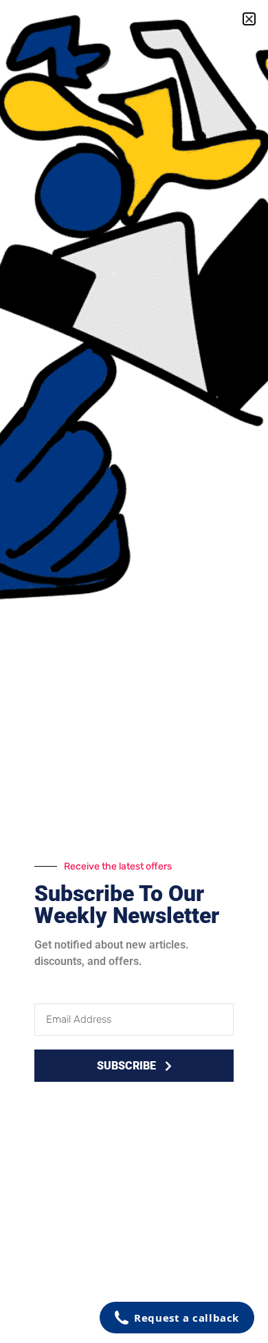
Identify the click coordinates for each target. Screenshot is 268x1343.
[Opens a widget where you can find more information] (177, 1319)
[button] (249, 19)
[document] (134, 671)
